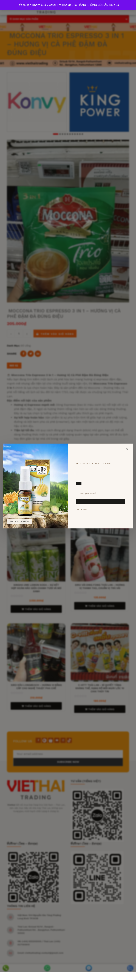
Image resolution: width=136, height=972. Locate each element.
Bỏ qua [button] (114, 5)
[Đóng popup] (127, 449)
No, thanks (82, 509)
